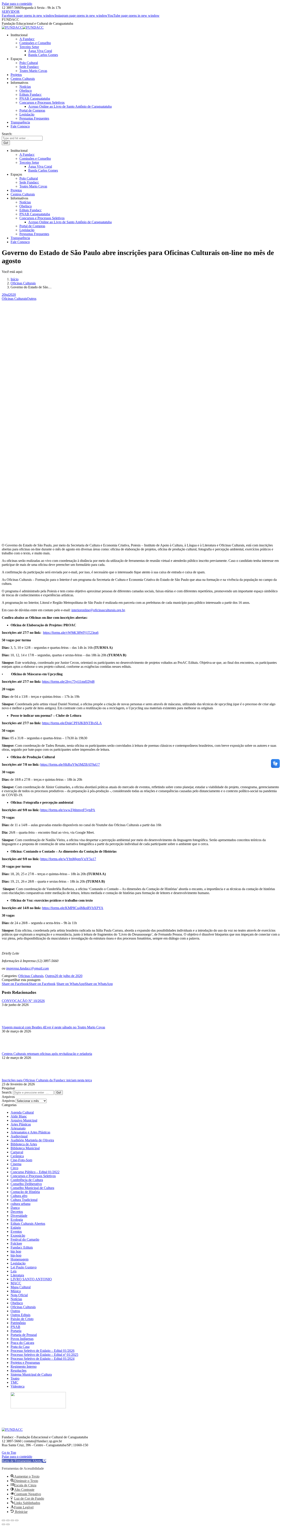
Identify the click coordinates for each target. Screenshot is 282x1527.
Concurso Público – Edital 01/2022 (35, 1172)
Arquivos (8, 1101)
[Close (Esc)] (3, 1520)
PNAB (15, 1327)
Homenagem (19, 1259)
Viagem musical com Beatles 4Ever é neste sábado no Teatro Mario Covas (53, 1027)
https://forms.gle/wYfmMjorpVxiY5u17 (68, 859)
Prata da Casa (20, 1347)
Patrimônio (18, 1323)
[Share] (8, 1520)
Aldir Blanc (19, 1116)
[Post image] (14, 1023)
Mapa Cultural (21, 1287)
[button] (24, 1461)
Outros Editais (20, 1315)
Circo (14, 1168)
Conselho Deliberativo (26, 1184)
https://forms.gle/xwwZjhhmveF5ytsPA (67, 810)
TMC (14, 1382)
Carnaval (17, 1152)
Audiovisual (19, 1136)
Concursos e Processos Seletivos (33, 1176)
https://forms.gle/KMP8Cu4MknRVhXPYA (72, 908)
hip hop (16, 1251)
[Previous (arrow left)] (3, 1524)
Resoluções (18, 1370)
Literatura (17, 1275)
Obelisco (17, 1303)
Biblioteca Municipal (25, 1148)
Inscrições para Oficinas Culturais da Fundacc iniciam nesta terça (47, 1080)
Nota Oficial (19, 1295)
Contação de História (25, 1192)
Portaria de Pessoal (24, 1335)
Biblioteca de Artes (24, 1144)
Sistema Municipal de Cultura (31, 1374)
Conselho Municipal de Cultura (32, 1188)
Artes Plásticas (21, 1124)
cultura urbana (20, 1204)
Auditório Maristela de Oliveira (32, 1140)
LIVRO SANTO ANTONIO (31, 1279)
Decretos (17, 1212)
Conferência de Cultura (27, 1180)
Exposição (18, 1235)
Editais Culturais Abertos (28, 1223)
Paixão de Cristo (22, 1319)
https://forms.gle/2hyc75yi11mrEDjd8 (68, 681)
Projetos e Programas (25, 1362)
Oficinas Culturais (14, 298)
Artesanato (18, 1128)
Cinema (16, 1164)
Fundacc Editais (22, 1247)
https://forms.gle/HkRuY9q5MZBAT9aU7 (70, 764)
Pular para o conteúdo (17, 4)
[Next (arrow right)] (8, 1524)
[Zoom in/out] (17, 1520)
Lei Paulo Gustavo (24, 1267)
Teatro (15, 1378)
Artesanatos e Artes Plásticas (30, 1132)
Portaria (16, 1331)
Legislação (18, 1263)
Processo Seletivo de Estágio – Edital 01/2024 (42, 1358)
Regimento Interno (24, 1366)
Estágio (16, 1227)
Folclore (16, 1243)
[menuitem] (19, 35)
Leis (14, 1271)
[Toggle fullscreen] (12, 1520)
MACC (16, 1283)
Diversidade (19, 1215)
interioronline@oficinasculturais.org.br (98, 610)
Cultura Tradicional (24, 1200)
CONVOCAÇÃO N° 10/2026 (23, 1001)
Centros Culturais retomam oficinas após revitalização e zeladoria (47, 1054)
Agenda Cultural (22, 1112)
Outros (31, 298)
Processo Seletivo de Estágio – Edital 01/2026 (42, 1351)
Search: (7, 1092)
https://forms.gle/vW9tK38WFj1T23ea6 (70, 632)
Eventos (16, 1231)
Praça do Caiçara (22, 1343)
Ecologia (17, 1219)
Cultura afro (19, 1196)
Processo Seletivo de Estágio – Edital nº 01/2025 (44, 1354)
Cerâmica (17, 1156)
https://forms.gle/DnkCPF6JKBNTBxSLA (72, 723)
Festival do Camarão (25, 1239)
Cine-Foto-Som (21, 1160)
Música (16, 1291)
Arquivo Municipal (24, 1120)
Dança (15, 1208)
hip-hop (16, 1255)
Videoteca (17, 1386)
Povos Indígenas (22, 1339)
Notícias (16, 1299)
